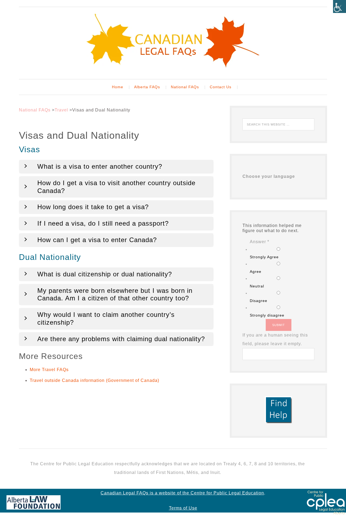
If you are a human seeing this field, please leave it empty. (275, 339)
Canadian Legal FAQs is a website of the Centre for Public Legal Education (182, 493)
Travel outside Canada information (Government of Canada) (94, 380)
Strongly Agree (264, 257)
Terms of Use (183, 508)
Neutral (257, 286)
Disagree (258, 300)
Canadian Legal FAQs (173, 41)
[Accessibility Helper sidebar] (339, 6)
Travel (61, 110)
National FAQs (35, 110)
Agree (255, 271)
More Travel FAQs (49, 369)
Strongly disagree (267, 315)
